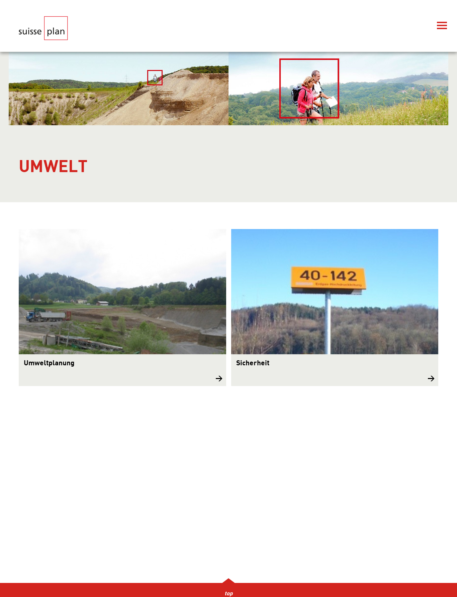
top (228, 594)
